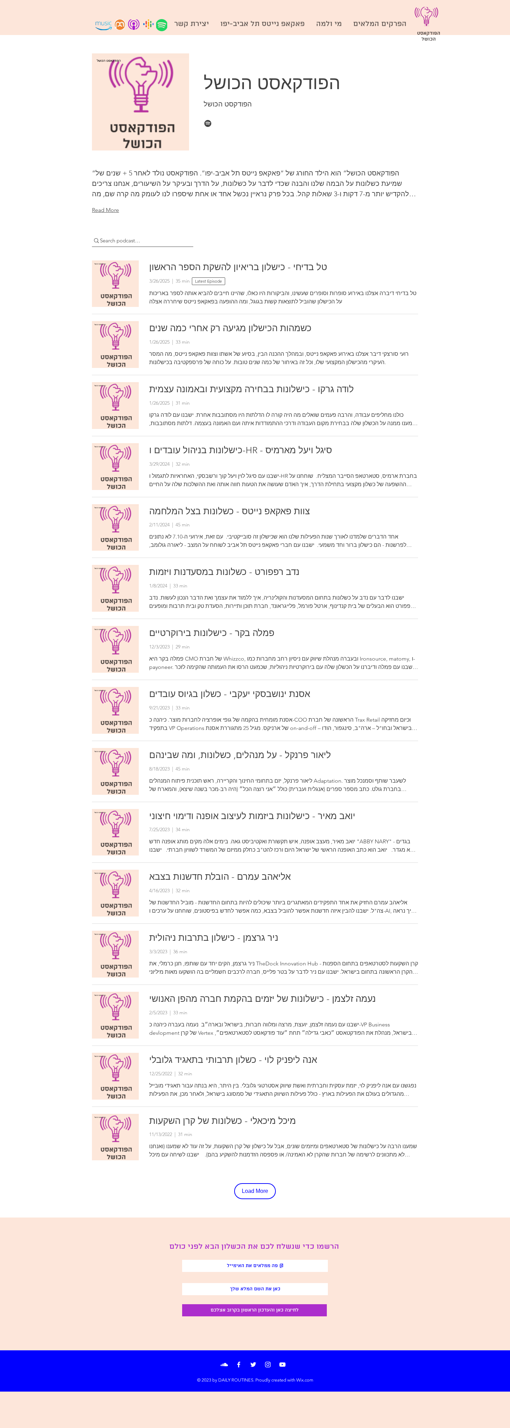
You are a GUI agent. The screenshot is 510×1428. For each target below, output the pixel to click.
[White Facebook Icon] (239, 1364)
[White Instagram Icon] (268, 1364)
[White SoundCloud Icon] (224, 1364)
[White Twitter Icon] (253, 1364)
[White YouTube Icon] (282, 1364)
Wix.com (304, 1380)
